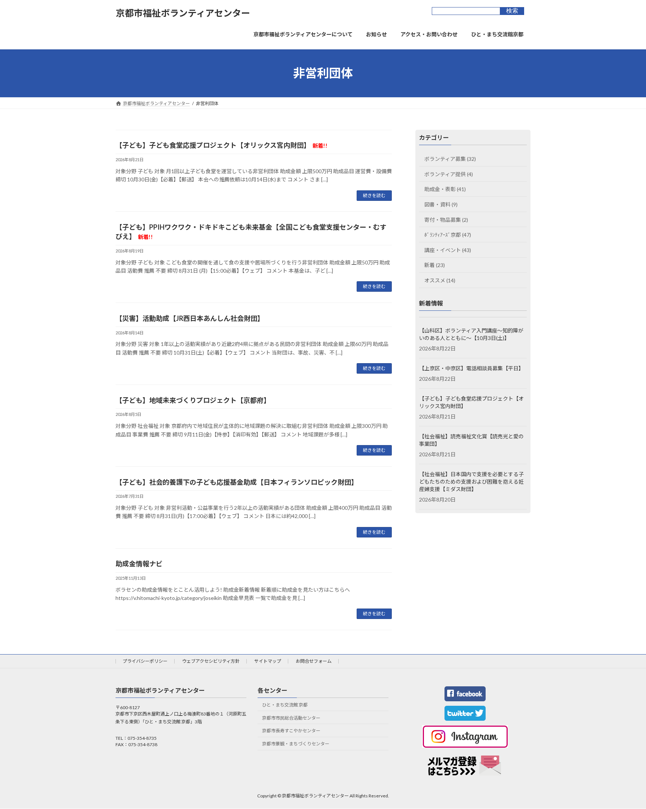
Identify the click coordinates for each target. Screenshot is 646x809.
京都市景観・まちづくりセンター (295, 744)
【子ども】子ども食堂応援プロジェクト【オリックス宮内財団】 (221, 145)
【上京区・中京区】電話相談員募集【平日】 (471, 368)
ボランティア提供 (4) (448, 174)
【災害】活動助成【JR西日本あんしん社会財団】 (190, 318)
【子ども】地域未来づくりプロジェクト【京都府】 (193, 400)
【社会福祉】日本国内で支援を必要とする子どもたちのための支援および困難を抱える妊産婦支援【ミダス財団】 (471, 481)
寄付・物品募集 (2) (446, 219)
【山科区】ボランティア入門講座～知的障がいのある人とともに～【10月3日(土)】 (471, 334)
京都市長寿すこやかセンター (291, 731)
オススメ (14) (439, 280)
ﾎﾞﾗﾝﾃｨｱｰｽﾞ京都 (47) (447, 235)
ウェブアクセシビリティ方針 (211, 661)
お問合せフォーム (314, 661)
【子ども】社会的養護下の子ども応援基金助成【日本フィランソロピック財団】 (237, 482)
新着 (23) (434, 265)
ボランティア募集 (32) (450, 159)
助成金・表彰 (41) (445, 189)
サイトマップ (267, 661)
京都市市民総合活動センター (291, 718)
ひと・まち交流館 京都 (285, 705)
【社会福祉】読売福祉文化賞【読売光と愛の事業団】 (471, 440)
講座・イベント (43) (447, 249)
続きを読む (374, 195)
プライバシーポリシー (145, 661)
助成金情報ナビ (139, 564)
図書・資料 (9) (441, 204)
